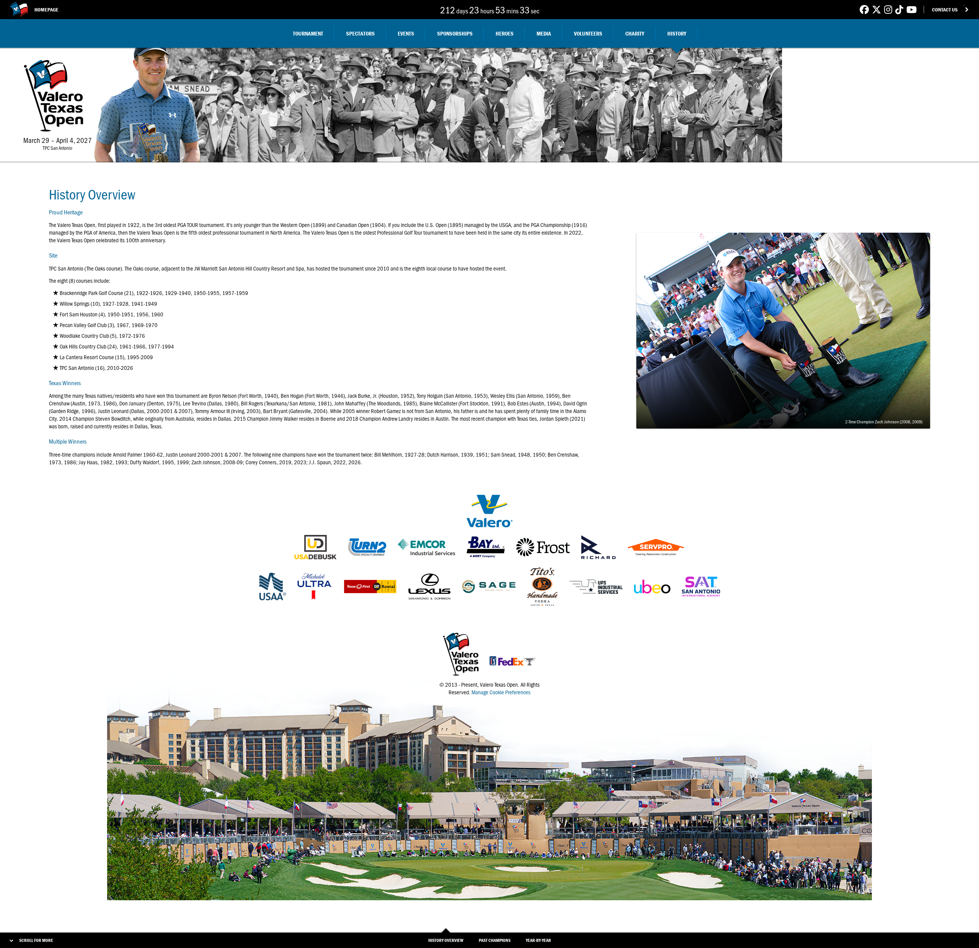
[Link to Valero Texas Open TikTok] (899, 9)
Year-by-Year (538, 940)
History (676, 33)
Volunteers (588, 33)
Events (406, 33)
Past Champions (495, 940)
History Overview (445, 940)
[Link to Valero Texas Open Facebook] (864, 9)
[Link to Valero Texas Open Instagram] (888, 9)
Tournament (308, 33)
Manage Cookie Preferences (501, 692)
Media (544, 33)
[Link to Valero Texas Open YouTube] (911, 9)
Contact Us (945, 9)
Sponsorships (455, 33)
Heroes (505, 33)
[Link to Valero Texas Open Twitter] (876, 9)
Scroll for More (36, 940)
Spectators (360, 33)
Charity (634, 33)
